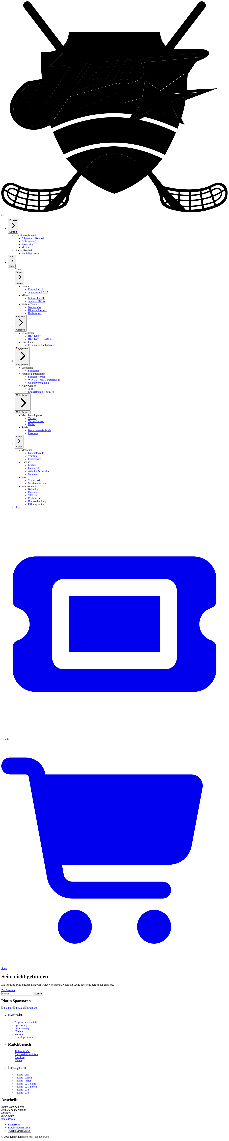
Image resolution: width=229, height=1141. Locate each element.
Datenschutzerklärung (19, 1127)
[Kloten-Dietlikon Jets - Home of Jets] (114, 211)
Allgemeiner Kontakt (26, 1022)
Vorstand (19, 1034)
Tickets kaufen (22, 1051)
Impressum (14, 1124)
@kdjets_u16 (22, 1092)
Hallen (18, 1060)
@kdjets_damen (23, 1077)
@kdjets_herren (23, 1080)
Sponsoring (21, 1025)
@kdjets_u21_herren (26, 1086)
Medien (19, 1031)
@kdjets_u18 (22, 1089)
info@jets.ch (8, 1118)
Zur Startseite (8, 990)
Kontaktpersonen (24, 1037)
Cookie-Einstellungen (19, 1131)
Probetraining (22, 1028)
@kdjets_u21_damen (26, 1083)
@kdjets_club (22, 1074)
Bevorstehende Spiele (26, 1054)
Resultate (19, 1057)
